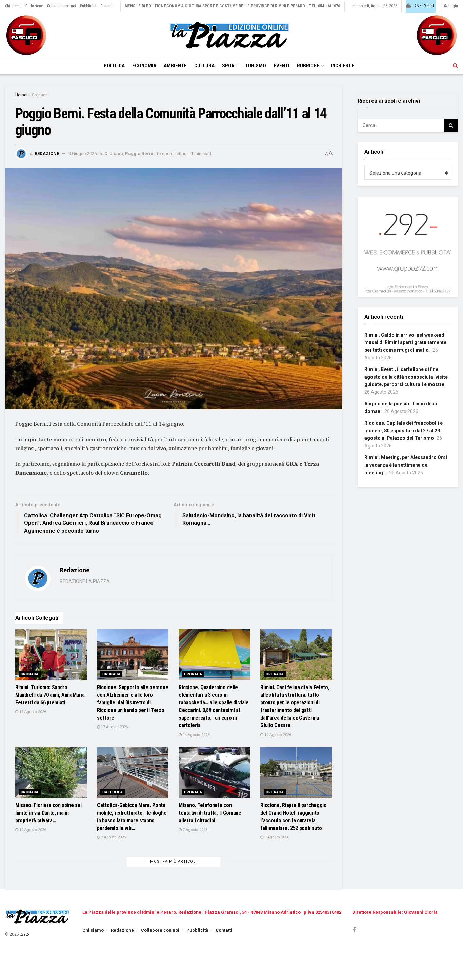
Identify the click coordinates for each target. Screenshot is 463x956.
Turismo (255, 66)
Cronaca (40, 95)
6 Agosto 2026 (276, 837)
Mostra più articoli (173, 861)
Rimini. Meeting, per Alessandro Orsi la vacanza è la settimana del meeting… (405, 465)
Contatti (106, 6)
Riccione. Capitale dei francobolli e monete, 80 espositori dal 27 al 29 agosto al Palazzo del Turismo (403, 430)
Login (452, 6)
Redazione (34, 6)
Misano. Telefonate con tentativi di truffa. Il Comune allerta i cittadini (210, 813)
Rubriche (308, 66)
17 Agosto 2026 (114, 727)
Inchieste (342, 66)
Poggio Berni (139, 153)
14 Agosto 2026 (195, 735)
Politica (114, 66)
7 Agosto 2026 (113, 837)
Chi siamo (13, 6)
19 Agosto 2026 (32, 712)
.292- (24, 934)
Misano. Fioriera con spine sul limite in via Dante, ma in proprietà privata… (48, 813)
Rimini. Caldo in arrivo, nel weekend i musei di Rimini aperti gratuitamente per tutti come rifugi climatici (405, 342)
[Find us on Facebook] (354, 930)
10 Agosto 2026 (277, 735)
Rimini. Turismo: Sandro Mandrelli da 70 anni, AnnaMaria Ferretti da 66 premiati (50, 695)
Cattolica (112, 792)
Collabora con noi (61, 6)
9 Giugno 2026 (82, 153)
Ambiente (175, 66)
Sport (230, 66)
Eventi (281, 66)
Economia (144, 66)
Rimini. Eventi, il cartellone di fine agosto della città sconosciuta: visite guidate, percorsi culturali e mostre (406, 376)
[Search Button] (455, 65)
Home (20, 95)
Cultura (204, 66)
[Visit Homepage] (231, 35)
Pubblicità (88, 6)
